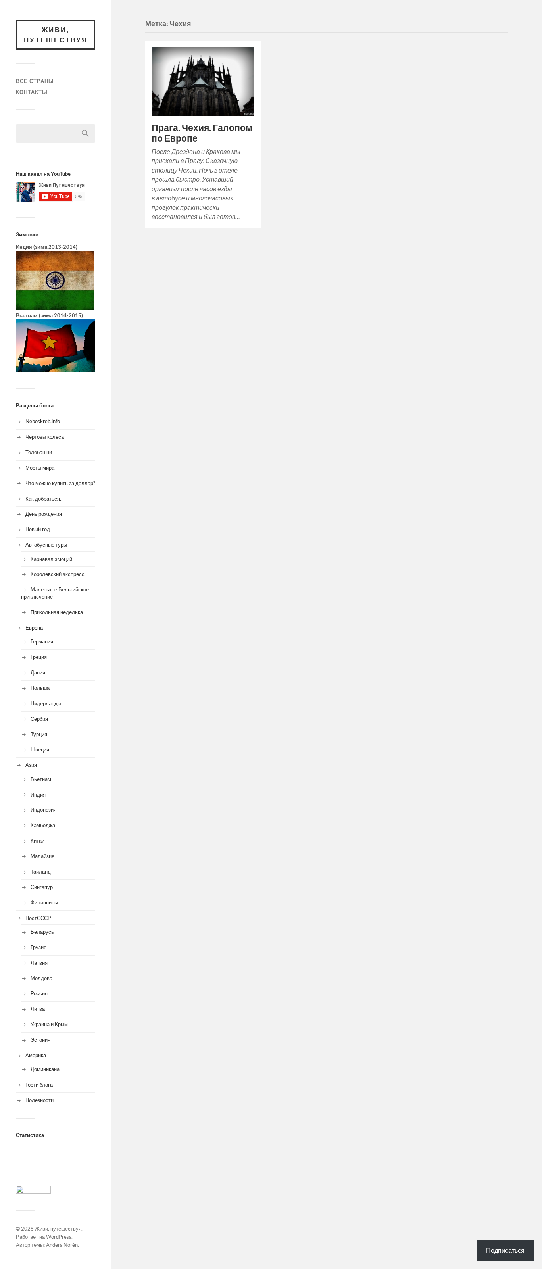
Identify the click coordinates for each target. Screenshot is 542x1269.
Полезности (39, 1100)
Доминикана (45, 1069)
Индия (38, 794)
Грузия (38, 947)
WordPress (58, 1237)
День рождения (43, 514)
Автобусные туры (46, 544)
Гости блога (39, 1084)
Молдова (41, 978)
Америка (35, 1055)
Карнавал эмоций (51, 559)
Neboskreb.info (42, 421)
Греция (39, 657)
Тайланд (41, 871)
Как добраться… (44, 498)
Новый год (37, 529)
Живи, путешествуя (56, 34)
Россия (39, 993)
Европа (34, 627)
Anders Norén (62, 1245)
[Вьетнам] (55, 370)
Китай (37, 840)
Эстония (40, 1040)
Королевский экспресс (58, 574)
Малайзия (42, 856)
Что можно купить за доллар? (60, 483)
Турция (39, 734)
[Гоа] (55, 308)
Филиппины (44, 902)
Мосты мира (39, 468)
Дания (38, 672)
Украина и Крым (49, 1024)
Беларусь (42, 932)
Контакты (32, 92)
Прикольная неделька (57, 612)
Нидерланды (46, 703)
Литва (38, 1009)
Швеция (40, 749)
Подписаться (505, 1250)
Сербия (39, 719)
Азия (31, 765)
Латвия (39, 963)
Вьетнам (41, 779)
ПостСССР (38, 918)
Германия (42, 641)
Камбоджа (43, 825)
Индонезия (43, 809)
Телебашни (38, 452)
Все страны (35, 81)
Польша (40, 688)
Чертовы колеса (44, 437)
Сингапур (42, 887)
